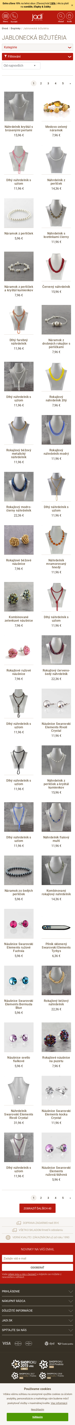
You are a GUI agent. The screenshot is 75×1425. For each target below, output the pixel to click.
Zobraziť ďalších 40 (37, 1208)
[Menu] (5, 16)
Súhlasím (37, 1417)
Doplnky (16, 28)
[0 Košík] (69, 16)
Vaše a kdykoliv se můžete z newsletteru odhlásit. (31, 1276)
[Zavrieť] (72, 5)
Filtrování (39, 56)
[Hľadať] (60, 16)
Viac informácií (59, 1403)
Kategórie (38, 47)
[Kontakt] (14, 16)
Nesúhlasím (37, 1409)
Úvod (5, 28)
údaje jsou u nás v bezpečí (22, 1274)
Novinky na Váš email (37, 1249)
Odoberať (37, 1267)
